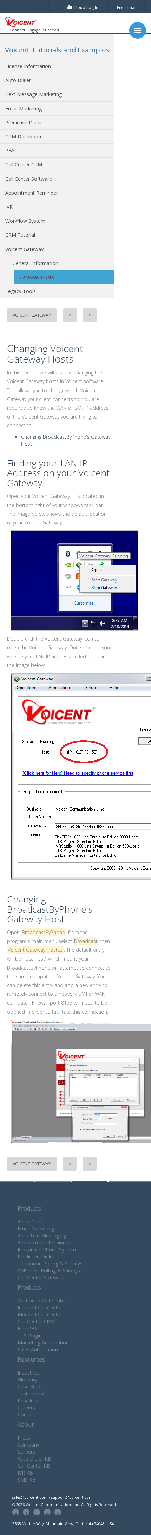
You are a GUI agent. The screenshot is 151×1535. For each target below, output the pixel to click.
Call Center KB (34, 1465)
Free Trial (126, 7)
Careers (26, 1407)
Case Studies (32, 1386)
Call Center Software (28, 179)
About (26, 1424)
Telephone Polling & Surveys (50, 1263)
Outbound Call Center (42, 1300)
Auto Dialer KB (34, 1458)
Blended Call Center (40, 1314)
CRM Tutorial (20, 234)
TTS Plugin (30, 1335)
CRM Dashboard (24, 136)
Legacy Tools (20, 291)
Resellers (28, 1400)
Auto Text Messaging (42, 1235)
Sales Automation (38, 1349)
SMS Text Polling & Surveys (49, 1270)
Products (29, 1208)
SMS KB (27, 1479)
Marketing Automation (43, 1342)
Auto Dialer (18, 80)
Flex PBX (28, 1328)
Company (28, 1444)
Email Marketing (23, 108)
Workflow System (25, 220)
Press (24, 1437)
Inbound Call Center (40, 1307)
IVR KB (25, 1472)
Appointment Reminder (31, 193)
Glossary (27, 1379)
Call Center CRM (23, 164)
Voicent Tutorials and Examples (57, 50)
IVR (9, 207)
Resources (31, 1359)
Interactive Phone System (47, 1249)
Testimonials (32, 1393)
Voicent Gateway (24, 249)
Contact (26, 1414)
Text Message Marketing (33, 94)
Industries (29, 1372)
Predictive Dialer (23, 122)
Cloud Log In (85, 7)
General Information (35, 263)
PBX (10, 150)
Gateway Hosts (36, 277)
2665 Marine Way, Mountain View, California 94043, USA (63, 1523)
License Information (28, 66)
